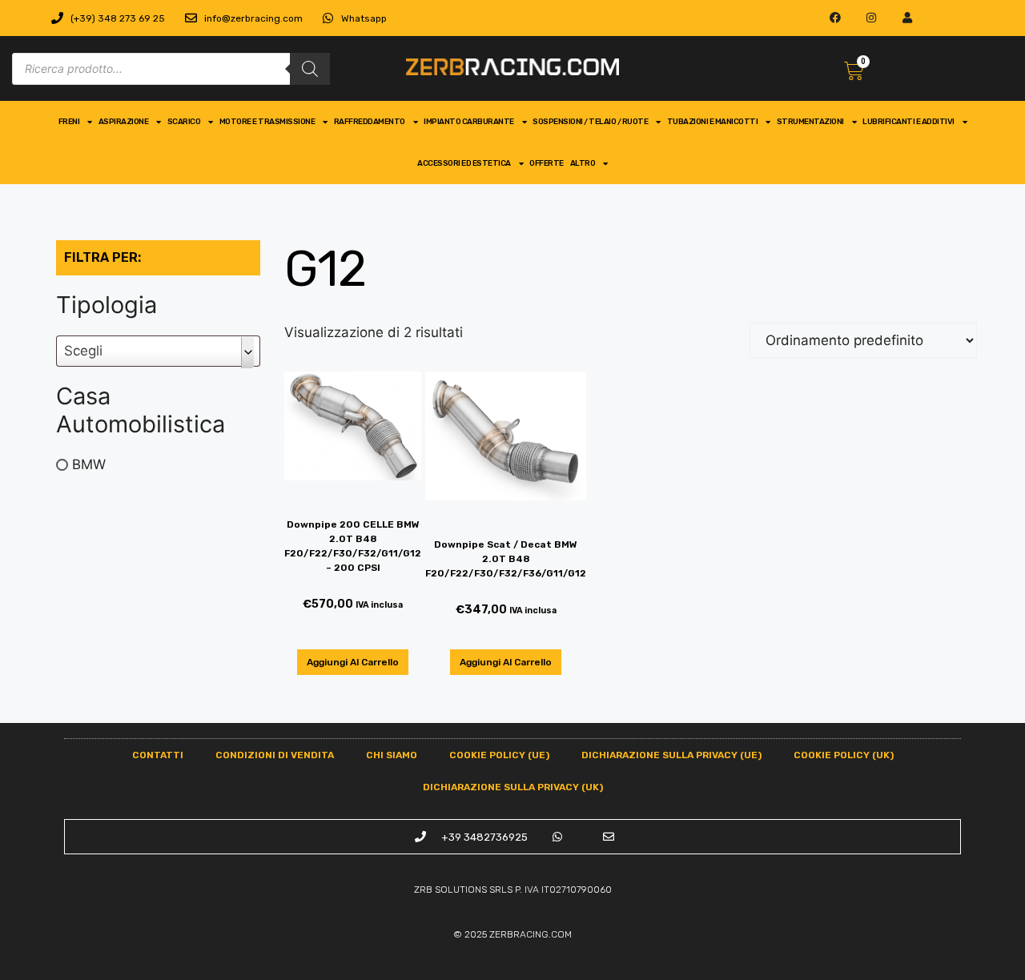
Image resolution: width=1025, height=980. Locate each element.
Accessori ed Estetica (464, 163)
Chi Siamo (391, 755)
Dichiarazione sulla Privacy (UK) (513, 787)
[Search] (310, 69)
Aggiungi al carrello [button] (353, 662)
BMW (89, 464)
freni (69, 122)
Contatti (157, 755)
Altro (583, 163)
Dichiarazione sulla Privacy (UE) (671, 755)
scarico (184, 122)
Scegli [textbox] (83, 351)
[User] (907, 18)
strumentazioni (810, 122)
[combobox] (158, 351)
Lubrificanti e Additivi (908, 122)
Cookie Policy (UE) (499, 755)
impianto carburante (469, 122)
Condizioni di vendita (274, 755)
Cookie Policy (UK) (844, 755)
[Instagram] (872, 18)
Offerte (546, 163)
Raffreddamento (369, 122)
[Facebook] (836, 18)
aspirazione (123, 122)
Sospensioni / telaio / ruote (590, 122)
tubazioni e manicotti (712, 122)
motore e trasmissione (267, 122)
